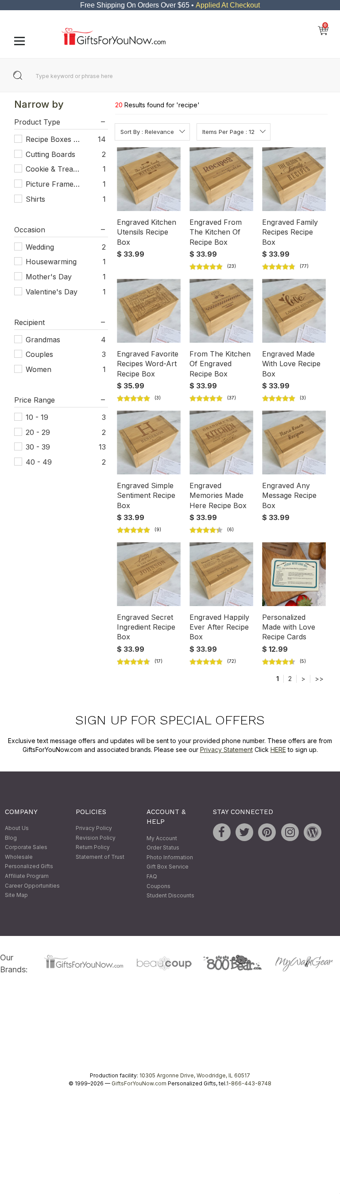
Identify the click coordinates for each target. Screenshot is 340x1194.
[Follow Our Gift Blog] (312, 832)
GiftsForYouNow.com (139, 1083)
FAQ (152, 876)
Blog (11, 837)
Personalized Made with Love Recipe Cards (288, 627)
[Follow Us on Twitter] (244, 832)
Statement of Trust (100, 856)
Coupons (158, 886)
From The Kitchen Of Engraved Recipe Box (220, 363)
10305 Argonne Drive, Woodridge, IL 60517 (194, 1075)
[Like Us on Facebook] (222, 832)
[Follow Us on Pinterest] (267, 832)
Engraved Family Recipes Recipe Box (290, 232)
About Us (17, 828)
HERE (278, 749)
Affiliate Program (27, 876)
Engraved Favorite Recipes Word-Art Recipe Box (147, 363)
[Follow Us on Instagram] (290, 832)
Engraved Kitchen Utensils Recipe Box (146, 232)
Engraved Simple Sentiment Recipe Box (146, 495)
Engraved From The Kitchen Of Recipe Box (215, 232)
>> (319, 678)
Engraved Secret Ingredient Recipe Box (146, 627)
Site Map (16, 895)
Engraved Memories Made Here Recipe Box (218, 495)
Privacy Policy (94, 828)
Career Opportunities (32, 885)
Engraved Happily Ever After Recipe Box (219, 627)
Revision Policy (96, 837)
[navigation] (61, 291)
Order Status (163, 848)
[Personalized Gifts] (114, 43)
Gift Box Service (168, 867)
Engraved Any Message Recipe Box (289, 495)
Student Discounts (170, 896)
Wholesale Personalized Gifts (29, 861)
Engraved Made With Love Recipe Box (291, 363)
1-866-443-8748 (248, 1083)
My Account (162, 838)
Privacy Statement (226, 749)
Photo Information (170, 857)
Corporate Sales (26, 847)
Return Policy (93, 847)
